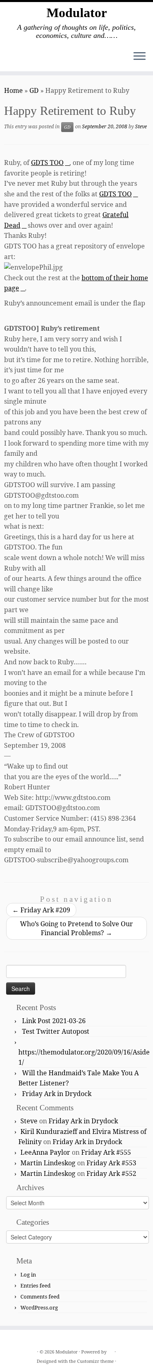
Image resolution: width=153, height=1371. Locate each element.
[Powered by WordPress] (110, 1350)
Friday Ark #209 (41, 909)
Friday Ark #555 (106, 1152)
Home (13, 90)
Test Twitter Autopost (55, 1031)
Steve (141, 126)
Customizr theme (95, 1361)
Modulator (77, 13)
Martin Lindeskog (47, 1162)
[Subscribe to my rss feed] (13, 1339)
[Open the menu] (139, 57)
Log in (28, 1274)
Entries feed (35, 1285)
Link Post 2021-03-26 (54, 1020)
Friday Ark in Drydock (56, 1093)
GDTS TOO (47, 162)
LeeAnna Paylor (45, 1152)
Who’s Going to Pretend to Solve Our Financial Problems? (76, 928)
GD (34, 90)
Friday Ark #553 (111, 1162)
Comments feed (40, 1296)
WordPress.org (39, 1307)
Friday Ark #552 (111, 1173)
